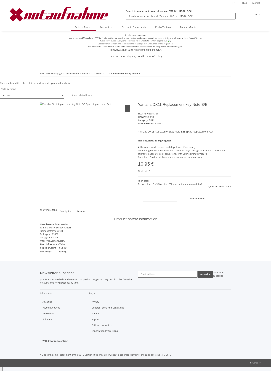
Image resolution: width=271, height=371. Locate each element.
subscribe (205, 274)
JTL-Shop (264, 362)
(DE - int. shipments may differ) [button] (185, 184)
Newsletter (48, 313)
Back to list (45, 73)
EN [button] (234, 2)
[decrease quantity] (140, 198)
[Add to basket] (42, 100)
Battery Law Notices (102, 325)
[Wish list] (248, 14)
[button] (243, 14)
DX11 (151, 120)
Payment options (51, 307)
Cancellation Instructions (105, 330)
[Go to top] (1, 369)
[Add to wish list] (127, 108)
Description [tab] (65, 211)
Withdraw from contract (55, 340)
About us (47, 301)
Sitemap (96, 313)
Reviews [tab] (81, 211)
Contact (256, 2)
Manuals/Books (188, 27)
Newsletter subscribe (218, 274)
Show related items (82, 95)
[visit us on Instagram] (42, 349)
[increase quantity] (179, 198)
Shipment (48, 319)
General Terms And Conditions (108, 307)
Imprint (95, 319)
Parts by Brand (8, 88)
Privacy (95, 301)
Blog (244, 2)
